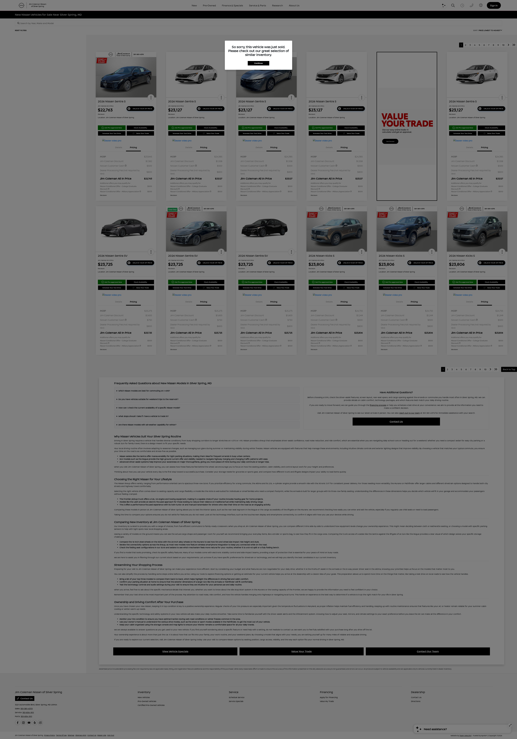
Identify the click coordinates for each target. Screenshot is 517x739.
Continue (258, 63)
